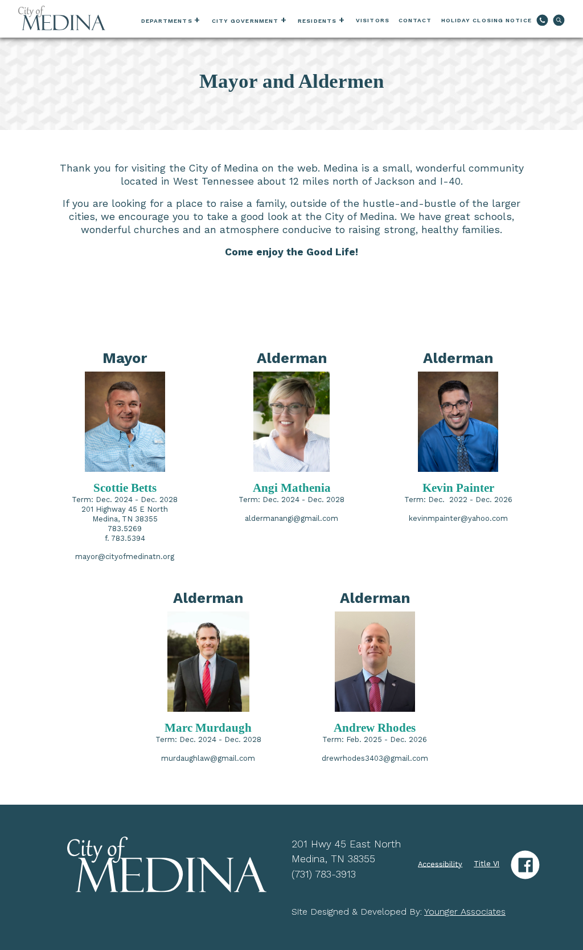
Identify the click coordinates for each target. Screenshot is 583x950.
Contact (415, 20)
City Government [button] (245, 21)
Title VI (486, 863)
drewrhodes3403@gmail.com (375, 758)
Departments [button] (166, 21)
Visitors (372, 20)
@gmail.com (315, 518)
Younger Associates (465, 911)
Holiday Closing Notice (486, 20)
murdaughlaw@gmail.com (208, 758)
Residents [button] (317, 21)
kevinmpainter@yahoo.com (458, 518)
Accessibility (440, 863)
